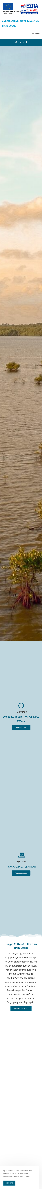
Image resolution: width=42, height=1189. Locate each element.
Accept (9, 1183)
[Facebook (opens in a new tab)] (20, 17)
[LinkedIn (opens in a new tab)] (23, 17)
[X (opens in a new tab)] (18, 17)
